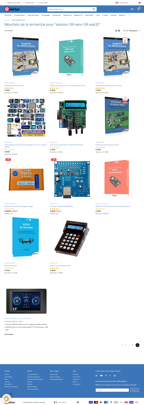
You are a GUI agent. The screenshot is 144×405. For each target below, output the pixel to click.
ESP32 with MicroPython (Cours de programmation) (113, 206)
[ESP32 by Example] (26, 239)
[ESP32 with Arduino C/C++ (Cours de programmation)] (72, 58)
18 (132, 345)
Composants (56, 15)
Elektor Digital (100, 83)
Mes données (54, 374)
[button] (6, 398)
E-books (105, 15)
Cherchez (94, 9)
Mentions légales (32, 386)
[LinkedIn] (115, 375)
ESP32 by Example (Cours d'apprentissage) (19, 206)
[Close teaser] (11, 394)
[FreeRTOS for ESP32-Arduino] (26, 58)
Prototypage (45, 15)
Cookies (29, 382)
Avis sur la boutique (32, 389)
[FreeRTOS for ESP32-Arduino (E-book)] (117, 58)
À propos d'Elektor (32, 374)
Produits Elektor (19, 15)
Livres (98, 15)
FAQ (74, 371)
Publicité (29, 384)
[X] (110, 375)
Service (7, 371)
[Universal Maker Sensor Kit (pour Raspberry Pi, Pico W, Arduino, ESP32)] (26, 118)
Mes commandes (55, 377)
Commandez (8, 377)
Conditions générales (33, 377)
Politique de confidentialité (35, 379)
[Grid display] (116, 30)
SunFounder (8, 142)
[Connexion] (133, 9)
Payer (6, 379)
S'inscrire (135, 390)
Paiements (76, 379)
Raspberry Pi (78, 15)
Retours (75, 382)
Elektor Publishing (10, 83)
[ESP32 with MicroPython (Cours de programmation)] (117, 179)
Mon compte (54, 371)
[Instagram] (96, 375)
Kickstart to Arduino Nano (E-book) (107, 145)
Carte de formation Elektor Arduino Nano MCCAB (66, 145)
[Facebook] (105, 375)
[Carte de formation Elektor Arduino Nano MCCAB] (72, 118)
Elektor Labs (53, 142)
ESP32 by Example (11, 266)
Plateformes (67, 15)
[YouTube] (101, 375)
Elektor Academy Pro (56, 83)
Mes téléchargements (56, 379)
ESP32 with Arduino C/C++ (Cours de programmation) (67, 86)
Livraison (7, 382)
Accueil (7, 20)
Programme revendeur (11, 386)
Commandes (76, 377)
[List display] (119, 30)
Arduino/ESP (89, 15)
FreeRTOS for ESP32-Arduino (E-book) (109, 86)
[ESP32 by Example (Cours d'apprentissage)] (26, 179)
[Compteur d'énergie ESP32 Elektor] (72, 179)
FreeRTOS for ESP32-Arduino (14, 86)
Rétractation (8, 384)
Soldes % (122, 15)
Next (137, 345)
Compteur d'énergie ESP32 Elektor (61, 206)
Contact (7, 374)
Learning (113, 15)
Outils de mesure (33, 15)
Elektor (29, 371)
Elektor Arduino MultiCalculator (60, 266)
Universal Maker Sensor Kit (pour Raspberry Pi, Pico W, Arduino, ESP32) (26, 146)
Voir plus (129, 15)
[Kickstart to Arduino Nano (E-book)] (117, 118)
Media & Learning (39, 402)
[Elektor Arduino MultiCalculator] (72, 239)
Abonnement (77, 384)
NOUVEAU (8, 15)
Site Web (75, 374)
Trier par (126, 31)
